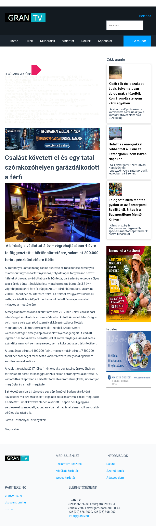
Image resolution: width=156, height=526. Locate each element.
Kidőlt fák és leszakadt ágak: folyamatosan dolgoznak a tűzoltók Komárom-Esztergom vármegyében (126, 93)
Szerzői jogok (115, 470)
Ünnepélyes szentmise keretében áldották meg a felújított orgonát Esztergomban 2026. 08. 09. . (47, 95)
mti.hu (9, 509)
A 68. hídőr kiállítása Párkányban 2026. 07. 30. (34, 122)
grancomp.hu (13, 495)
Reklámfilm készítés (69, 463)
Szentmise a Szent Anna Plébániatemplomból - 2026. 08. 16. (44, 76)
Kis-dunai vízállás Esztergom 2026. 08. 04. (31, 111)
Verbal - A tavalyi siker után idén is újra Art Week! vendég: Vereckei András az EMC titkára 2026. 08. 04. (52, 115)
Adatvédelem (115, 477)
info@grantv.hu (79, 515)
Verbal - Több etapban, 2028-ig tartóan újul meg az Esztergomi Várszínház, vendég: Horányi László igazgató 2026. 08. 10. (45, 101)
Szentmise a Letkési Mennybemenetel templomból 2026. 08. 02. (46, 119)
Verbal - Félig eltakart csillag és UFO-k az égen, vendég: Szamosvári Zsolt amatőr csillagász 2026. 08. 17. (51, 87)
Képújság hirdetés (67, 470)
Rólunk (110, 463)
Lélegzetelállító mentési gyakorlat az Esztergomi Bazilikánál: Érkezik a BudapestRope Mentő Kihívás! (127, 209)
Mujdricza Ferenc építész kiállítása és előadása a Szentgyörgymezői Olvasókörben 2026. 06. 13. (48, 107)
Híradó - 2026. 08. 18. (18, 82)
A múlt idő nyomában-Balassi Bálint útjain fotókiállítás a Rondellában (49, 79)
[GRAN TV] (25, 17)
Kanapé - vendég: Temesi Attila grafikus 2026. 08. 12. (38, 91)
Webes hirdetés (66, 477)
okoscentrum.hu (15, 502)
